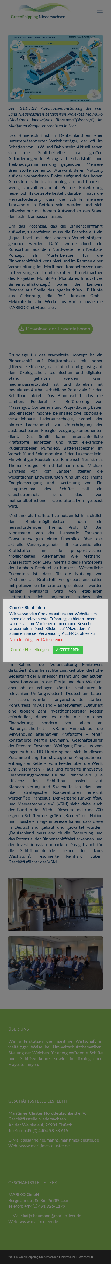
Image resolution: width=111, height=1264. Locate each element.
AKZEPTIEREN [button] (68, 650)
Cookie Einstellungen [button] (30, 650)
